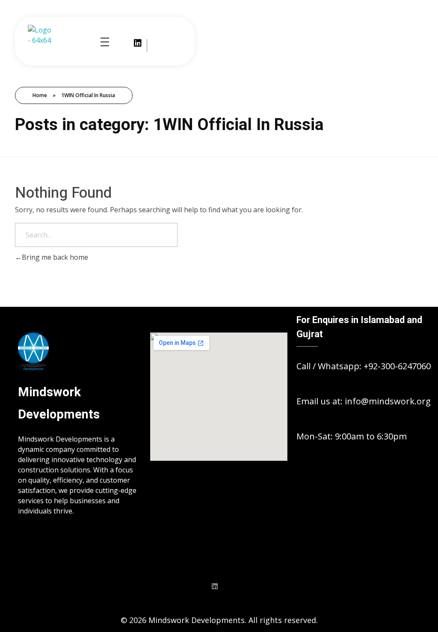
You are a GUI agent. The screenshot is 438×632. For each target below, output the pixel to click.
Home (40, 95)
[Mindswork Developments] (41, 42)
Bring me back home (55, 257)
